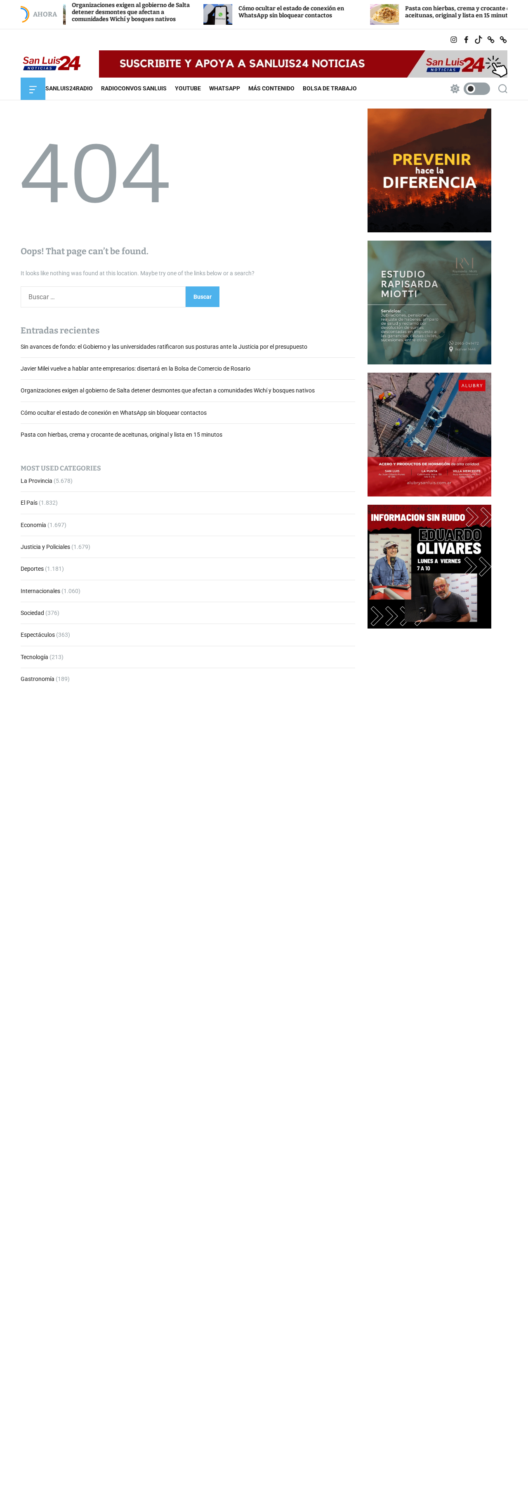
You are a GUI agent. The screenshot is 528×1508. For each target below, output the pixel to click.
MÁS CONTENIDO (271, 88)
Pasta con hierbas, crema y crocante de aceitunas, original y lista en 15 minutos (420, 12)
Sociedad (32, 613)
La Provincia (36, 480)
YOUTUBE (188, 88)
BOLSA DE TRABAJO (330, 88)
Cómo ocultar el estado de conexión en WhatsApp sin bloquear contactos (252, 12)
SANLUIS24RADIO (69, 88)
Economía (33, 524)
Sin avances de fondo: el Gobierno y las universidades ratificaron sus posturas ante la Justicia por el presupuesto (164, 346)
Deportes (32, 568)
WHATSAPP (224, 88)
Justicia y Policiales (45, 547)
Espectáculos (38, 634)
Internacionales (40, 590)
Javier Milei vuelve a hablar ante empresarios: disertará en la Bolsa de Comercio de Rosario (135, 368)
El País (29, 502)
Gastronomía (37, 679)
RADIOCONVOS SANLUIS (134, 88)
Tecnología (34, 657)
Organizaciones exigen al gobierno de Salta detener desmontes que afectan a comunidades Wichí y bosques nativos (92, 12)
